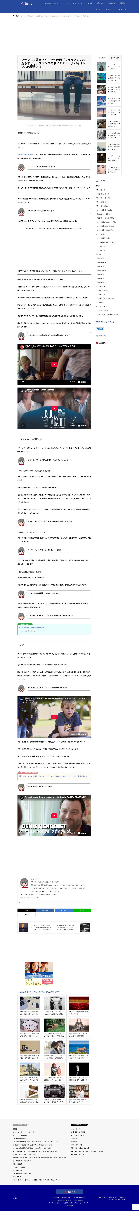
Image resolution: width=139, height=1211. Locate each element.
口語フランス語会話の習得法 (105, 218)
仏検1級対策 (100, 258)
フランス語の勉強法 (102, 206)
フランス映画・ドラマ (102, 202)
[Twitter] (19, 902)
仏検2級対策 (100, 266)
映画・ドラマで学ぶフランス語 (80, 1148)
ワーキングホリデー (103, 246)
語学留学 (100, 3)
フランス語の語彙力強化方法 (105, 226)
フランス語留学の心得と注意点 (106, 242)
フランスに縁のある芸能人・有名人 (107, 314)
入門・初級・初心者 (103, 194)
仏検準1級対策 (101, 262)
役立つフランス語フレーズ (105, 214)
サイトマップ (84, 1203)
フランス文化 (121, 9)
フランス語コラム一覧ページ (62, 1200)
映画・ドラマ (77, 3)
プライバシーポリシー (55, 1203)
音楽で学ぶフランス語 (77, 1151)
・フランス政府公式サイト (28, 631)
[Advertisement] (69, 37)
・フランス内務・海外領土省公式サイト (32, 627)
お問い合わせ (69, 1205)
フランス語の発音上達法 (104, 210)
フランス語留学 (100, 234)
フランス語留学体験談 (103, 238)
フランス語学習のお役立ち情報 (105, 298)
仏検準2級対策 (101, 270)
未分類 (98, 186)
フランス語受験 (100, 286)
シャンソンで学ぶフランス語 (94, 1151)
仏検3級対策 (100, 274)
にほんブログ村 (101, 336)
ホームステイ (101, 250)
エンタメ (109, 9)
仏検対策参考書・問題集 (78, 1132)
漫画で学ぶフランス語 (77, 1154)
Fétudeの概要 (66, 1197)
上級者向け (74, 1141)
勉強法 (90, 3)
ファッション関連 (102, 310)
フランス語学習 (100, 190)
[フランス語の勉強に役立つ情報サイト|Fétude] (69, 1193)
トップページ (56, 1197)
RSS (16, 1198)
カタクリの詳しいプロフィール (30, 897)
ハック (98, 9)
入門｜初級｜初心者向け (78, 1135)
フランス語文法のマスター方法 (106, 222)
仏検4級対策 (100, 278)
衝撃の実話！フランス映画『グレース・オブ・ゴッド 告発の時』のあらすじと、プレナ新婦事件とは (53, 776)
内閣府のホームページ (25, 154)
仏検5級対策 (100, 282)
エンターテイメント (102, 306)
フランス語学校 (100, 294)
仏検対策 (112, 3)
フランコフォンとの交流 (103, 198)
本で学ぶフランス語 (77, 1145)
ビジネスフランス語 (102, 290)
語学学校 (123, 3)
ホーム (65, 3)
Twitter (13, 1198)
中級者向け (74, 1138)
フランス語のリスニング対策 (105, 230)
